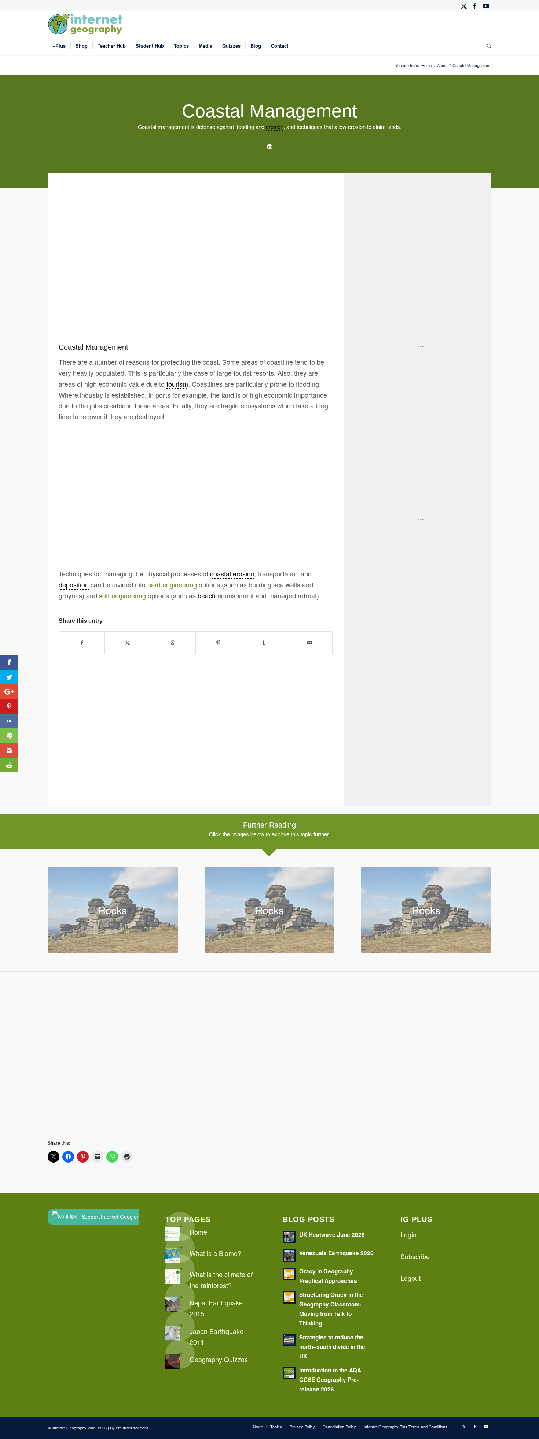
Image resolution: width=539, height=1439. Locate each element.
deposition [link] (74, 584)
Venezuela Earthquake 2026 (336, 1253)
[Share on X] (127, 643)
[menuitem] (59, 46)
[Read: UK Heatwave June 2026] (289, 1237)
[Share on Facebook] (81, 643)
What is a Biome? (215, 1253)
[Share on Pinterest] (218, 643)
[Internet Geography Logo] (86, 24)
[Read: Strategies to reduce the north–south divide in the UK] (289, 1339)
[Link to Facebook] (474, 5)
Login (408, 1234)
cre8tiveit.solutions (132, 1428)
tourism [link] (177, 383)
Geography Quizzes (219, 1359)
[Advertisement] (279, 262)
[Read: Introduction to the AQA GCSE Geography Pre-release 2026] (289, 1372)
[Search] (486, 46)
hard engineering (172, 584)
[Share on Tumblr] (263, 643)
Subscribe (415, 1256)
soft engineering (122, 595)
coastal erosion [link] (232, 573)
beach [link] (207, 595)
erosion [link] (274, 126)
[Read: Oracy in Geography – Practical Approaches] (289, 1273)
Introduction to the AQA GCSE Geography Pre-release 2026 (330, 1379)
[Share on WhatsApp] (172, 643)
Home (198, 1232)
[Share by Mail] (309, 643)
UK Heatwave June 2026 (332, 1235)
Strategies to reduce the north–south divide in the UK (332, 1346)
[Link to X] (463, 5)
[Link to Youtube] (485, 5)
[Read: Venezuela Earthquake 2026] (289, 1255)
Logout (410, 1278)
